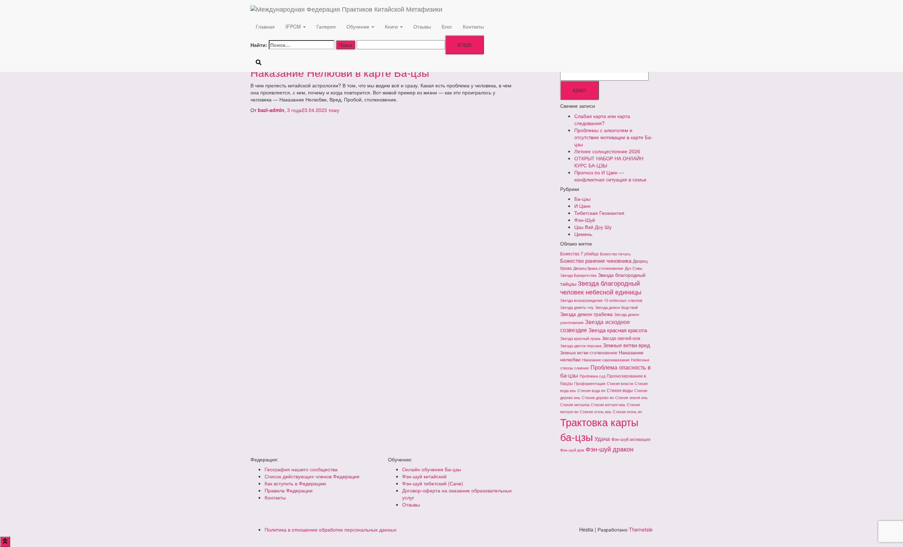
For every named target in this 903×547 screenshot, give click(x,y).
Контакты (473, 26)
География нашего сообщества (301, 469)
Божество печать (615, 253)
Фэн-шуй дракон (610, 448)
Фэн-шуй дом (572, 450)
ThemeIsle (641, 529)
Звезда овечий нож (621, 338)
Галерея (326, 26)
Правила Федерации (289, 490)
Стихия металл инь (608, 404)
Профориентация (589, 383)
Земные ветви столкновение (588, 352)
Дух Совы (633, 268)
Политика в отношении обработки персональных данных (330, 529)
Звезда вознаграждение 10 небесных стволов (601, 300)
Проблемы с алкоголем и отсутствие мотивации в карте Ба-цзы (613, 137)
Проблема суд (592, 376)
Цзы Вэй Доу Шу (593, 226)
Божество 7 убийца (579, 253)
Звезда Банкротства (578, 275)
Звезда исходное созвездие (595, 325)
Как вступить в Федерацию (295, 483)
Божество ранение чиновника (595, 260)
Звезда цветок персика (580, 345)
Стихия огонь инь (595, 411)
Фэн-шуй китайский (424, 476)
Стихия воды (620, 390)
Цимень (583, 233)
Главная (265, 26)
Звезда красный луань (580, 338)
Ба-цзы (582, 198)
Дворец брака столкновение (598, 268)
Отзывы (422, 26)
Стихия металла (574, 404)
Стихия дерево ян (598, 397)
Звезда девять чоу (577, 307)
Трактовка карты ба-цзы (599, 429)
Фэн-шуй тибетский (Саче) (432, 483)
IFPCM (293, 26)
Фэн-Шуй (584, 219)
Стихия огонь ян (627, 411)
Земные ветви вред (626, 345)
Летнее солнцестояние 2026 (607, 151)
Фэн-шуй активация (630, 439)
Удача (602, 438)
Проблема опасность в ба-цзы (605, 371)
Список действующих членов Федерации (312, 476)
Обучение (358, 26)
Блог (447, 26)
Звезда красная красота (617, 330)
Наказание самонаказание (606, 359)
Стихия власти (620, 383)
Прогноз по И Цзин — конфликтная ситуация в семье (610, 176)
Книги (392, 26)
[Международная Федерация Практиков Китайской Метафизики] (525, 9)
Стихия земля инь (631, 397)
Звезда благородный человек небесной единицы (600, 287)
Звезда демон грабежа (586, 313)
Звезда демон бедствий (616, 307)
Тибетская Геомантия (599, 212)
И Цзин (582, 205)
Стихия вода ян (591, 390)
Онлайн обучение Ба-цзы (431, 469)
